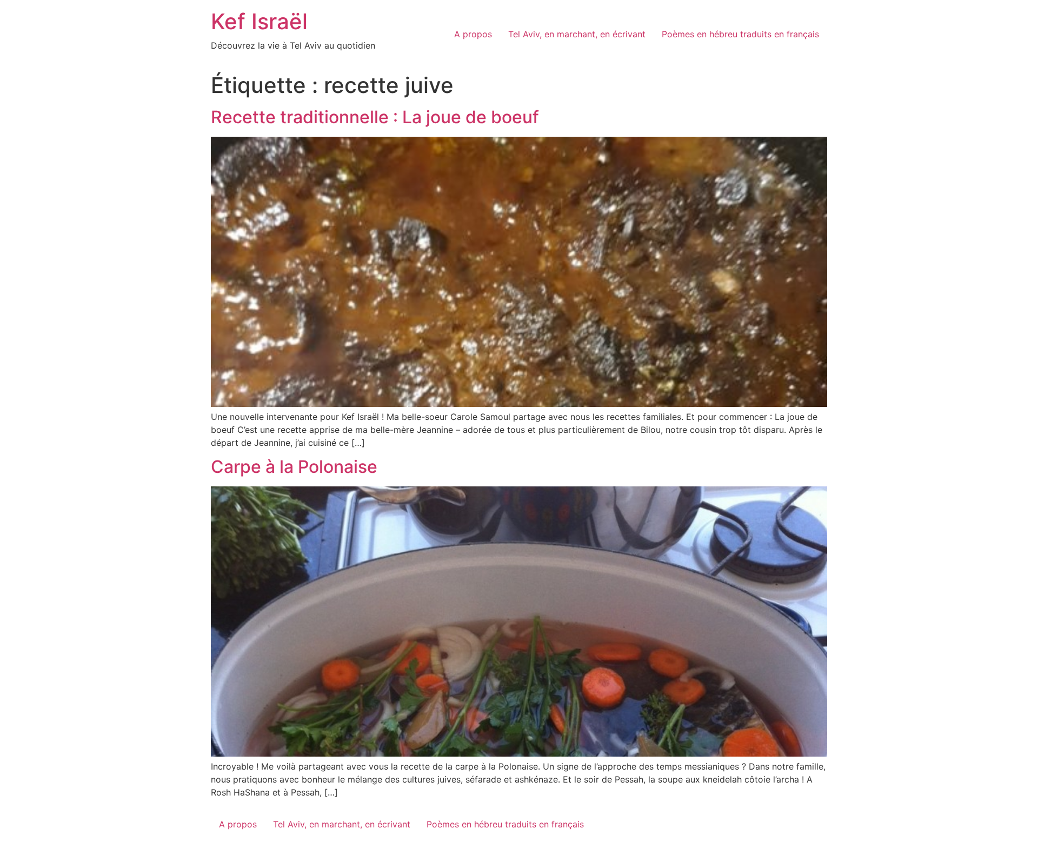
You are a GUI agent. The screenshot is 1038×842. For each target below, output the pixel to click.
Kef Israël (259, 21)
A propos (473, 34)
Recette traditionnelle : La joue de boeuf (375, 117)
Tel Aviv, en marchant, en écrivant (577, 34)
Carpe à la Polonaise (294, 466)
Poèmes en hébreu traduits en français (740, 34)
